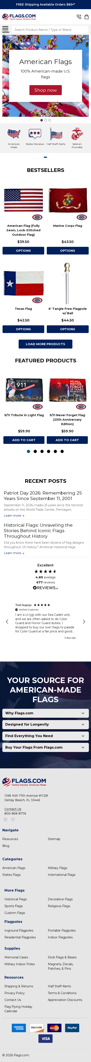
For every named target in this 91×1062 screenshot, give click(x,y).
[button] (45, 90)
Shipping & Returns (18, 986)
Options (67, 251)
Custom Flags (14, 913)
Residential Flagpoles (20, 937)
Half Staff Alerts (59, 986)
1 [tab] (45, 157)
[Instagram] (13, 819)
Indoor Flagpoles (60, 937)
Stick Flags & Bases (62, 957)
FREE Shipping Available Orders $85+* (45, 4)
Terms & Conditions (62, 993)
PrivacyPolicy (14, 993)
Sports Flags (13, 906)
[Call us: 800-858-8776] (79, 17)
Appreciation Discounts (65, 1000)
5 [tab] (55, 451)
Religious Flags (59, 906)
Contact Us (12, 1000)
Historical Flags (15, 899)
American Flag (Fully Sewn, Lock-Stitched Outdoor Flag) (23, 230)
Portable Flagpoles (62, 930)
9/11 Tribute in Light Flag (24, 415)
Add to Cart (24, 440)
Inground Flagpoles (18, 930)
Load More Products (45, 344)
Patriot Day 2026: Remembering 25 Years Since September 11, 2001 (43, 495)
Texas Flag (23, 309)
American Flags (13, 868)
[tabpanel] (24, 408)
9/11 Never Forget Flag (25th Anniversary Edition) (67, 419)
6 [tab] (62, 451)
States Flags (11, 875)
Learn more (13, 515)
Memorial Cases (16, 957)
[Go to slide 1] (41, 120)
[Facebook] (5, 819)
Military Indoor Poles (19, 964)
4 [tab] (48, 451)
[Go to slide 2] (45, 120)
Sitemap (54, 839)
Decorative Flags (60, 899)
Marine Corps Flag (67, 226)
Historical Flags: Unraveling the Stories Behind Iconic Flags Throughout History (38, 530)
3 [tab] (42, 451)
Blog (5, 846)
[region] (45, 622)
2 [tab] (35, 451)
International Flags (61, 875)
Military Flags (57, 868)
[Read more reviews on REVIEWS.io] (45, 588)
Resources (10, 839)
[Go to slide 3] (49, 120)
